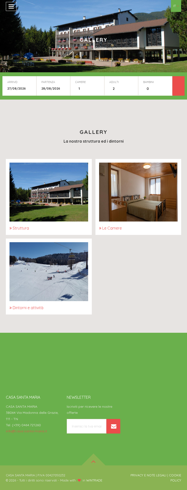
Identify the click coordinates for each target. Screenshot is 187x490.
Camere (80, 82)
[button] (176, 6)
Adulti (114, 82)
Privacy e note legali (148, 475)
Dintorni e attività (27, 307)
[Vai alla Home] (93, 23)
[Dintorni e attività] (48, 271)
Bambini (148, 82)
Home (86, 47)
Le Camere (111, 228)
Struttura (20, 228)
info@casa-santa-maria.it (26, 431)
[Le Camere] (138, 192)
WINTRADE (94, 480)
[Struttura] (48, 192)
